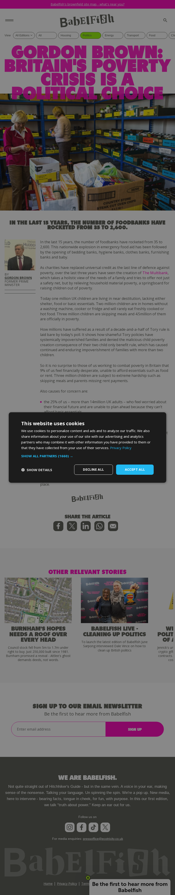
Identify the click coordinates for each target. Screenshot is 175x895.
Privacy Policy (120, 447)
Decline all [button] (93, 469)
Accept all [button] (135, 469)
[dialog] (87, 447)
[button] (87, 456)
